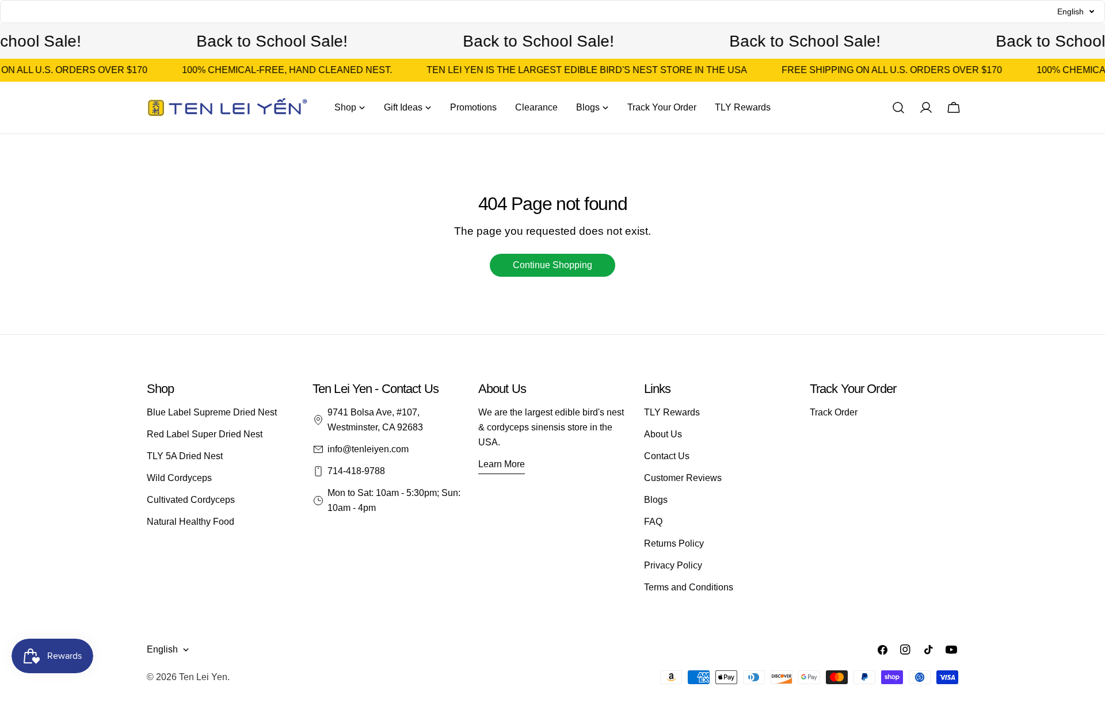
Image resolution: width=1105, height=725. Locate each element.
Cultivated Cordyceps (191, 500)
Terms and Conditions (688, 587)
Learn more (501, 464)
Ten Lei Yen (203, 677)
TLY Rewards (672, 412)
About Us (663, 434)
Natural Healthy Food (190, 521)
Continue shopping (552, 265)
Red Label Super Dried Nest (204, 434)
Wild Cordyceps (179, 478)
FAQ (653, 521)
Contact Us (666, 456)
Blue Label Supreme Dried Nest (212, 412)
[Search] (898, 107)
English (162, 649)
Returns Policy (674, 543)
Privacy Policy (673, 565)
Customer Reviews (683, 478)
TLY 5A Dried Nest (185, 456)
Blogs (656, 500)
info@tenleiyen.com (368, 449)
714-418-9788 (356, 471)
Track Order (834, 412)
